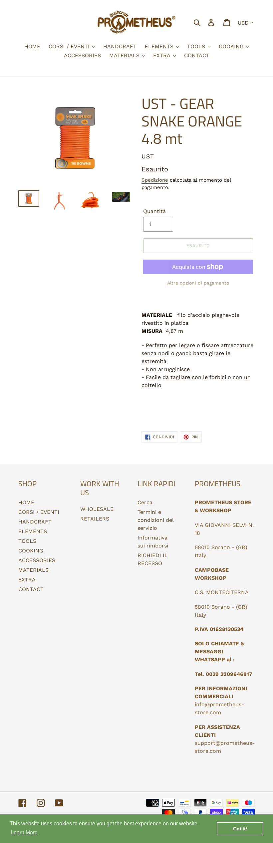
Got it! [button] (240, 828)
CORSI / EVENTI (38, 512)
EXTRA (27, 579)
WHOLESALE (97, 509)
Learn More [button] (24, 832)
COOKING (30, 550)
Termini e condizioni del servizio (155, 520)
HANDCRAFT (35, 522)
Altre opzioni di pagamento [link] (198, 283)
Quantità (154, 211)
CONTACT (31, 589)
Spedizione (154, 180)
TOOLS (27, 541)
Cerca (144, 502)
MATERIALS (33, 570)
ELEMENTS (32, 531)
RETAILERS (94, 519)
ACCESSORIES (36, 560)
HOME (26, 502)
